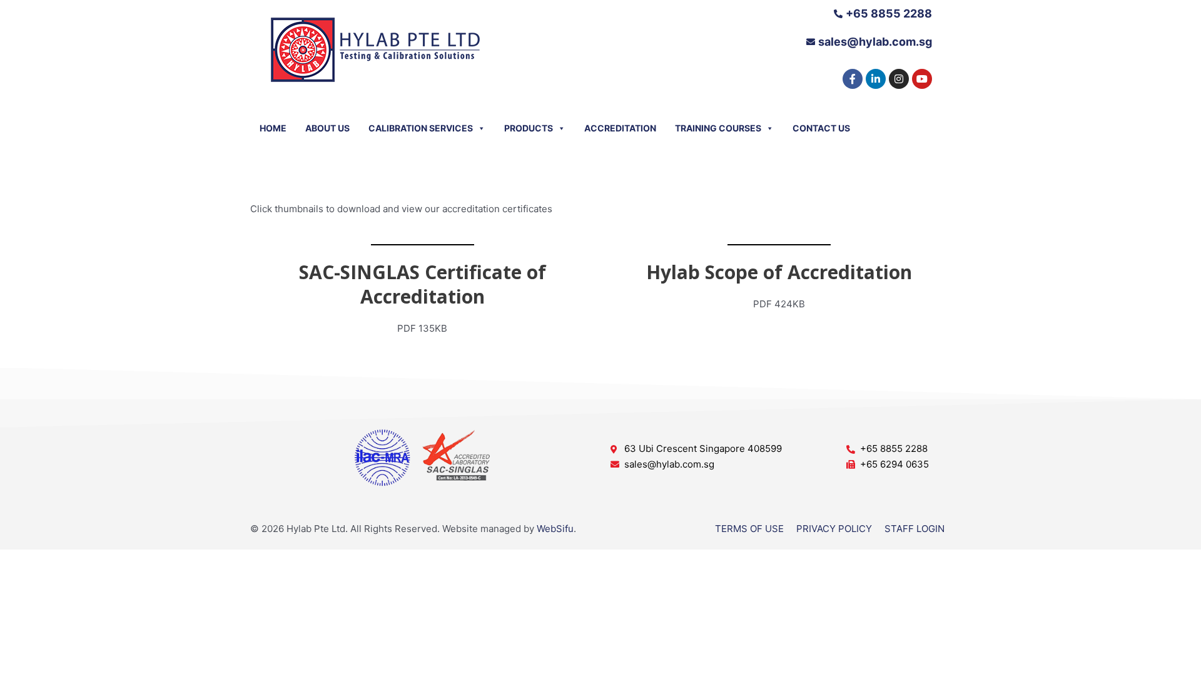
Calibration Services (420, 128)
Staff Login (914, 529)
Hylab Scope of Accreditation (779, 272)
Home (273, 128)
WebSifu (555, 529)
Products (528, 128)
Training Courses (718, 128)
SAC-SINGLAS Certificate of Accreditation (422, 284)
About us (327, 128)
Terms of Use (749, 529)
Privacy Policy (834, 529)
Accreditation (620, 128)
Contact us (821, 128)
